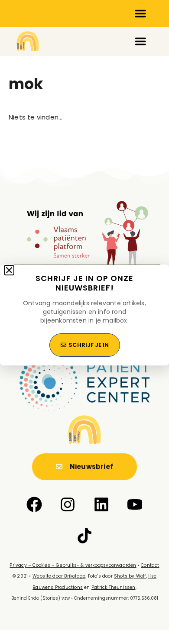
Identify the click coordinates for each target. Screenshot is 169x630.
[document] (84, 315)
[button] (9, 270)
